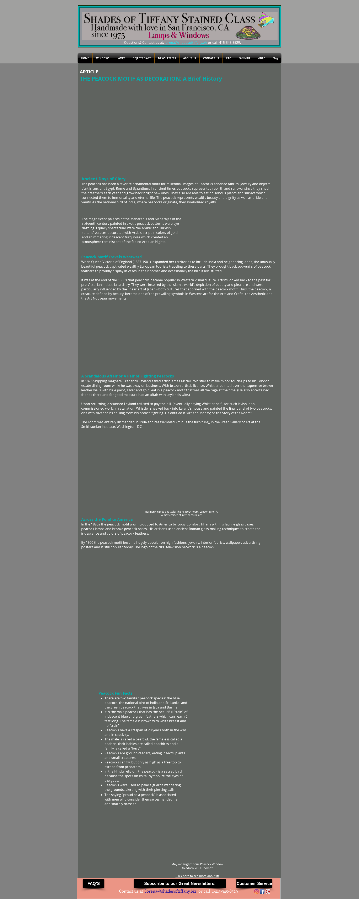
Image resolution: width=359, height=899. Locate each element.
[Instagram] (256, 891)
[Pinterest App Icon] (268, 891)
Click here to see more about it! (197, 876)
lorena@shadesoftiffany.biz (186, 42)
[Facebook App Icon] (262, 891)
